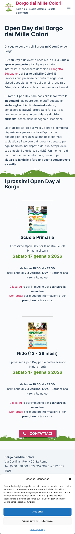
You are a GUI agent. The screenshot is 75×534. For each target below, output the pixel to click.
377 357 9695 (40, 466)
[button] (70, 479)
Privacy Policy (38, 529)
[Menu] (68, 7)
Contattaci (16, 295)
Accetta (37, 511)
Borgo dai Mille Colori (38, 3)
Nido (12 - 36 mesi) (37, 353)
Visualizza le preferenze (37, 521)
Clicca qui (15, 286)
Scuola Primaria (37, 237)
